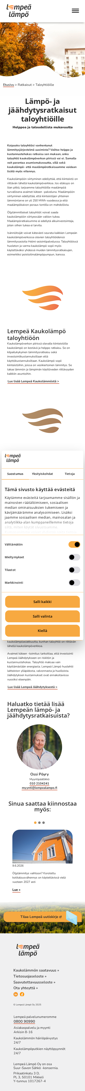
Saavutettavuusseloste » (34, 982)
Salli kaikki (42, 601)
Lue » (16, 890)
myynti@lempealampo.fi (39, 788)
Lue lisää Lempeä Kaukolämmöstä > (33, 381)
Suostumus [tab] (15, 474)
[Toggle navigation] (75, 11)
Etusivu (8, 85)
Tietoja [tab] (70, 474)
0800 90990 (24, 1021)
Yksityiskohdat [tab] (42, 474)
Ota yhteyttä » (25, 987)
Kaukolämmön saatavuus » (36, 970)
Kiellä (42, 630)
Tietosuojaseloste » (29, 976)
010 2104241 (39, 783)
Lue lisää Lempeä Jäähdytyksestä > (32, 687)
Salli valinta (42, 616)
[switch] (74, 557)
